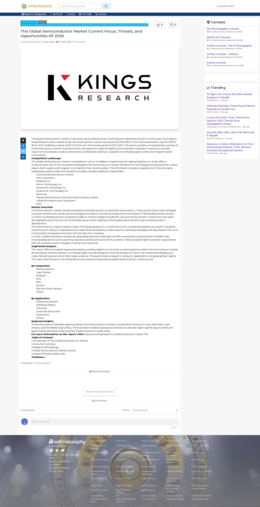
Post (173, 427)
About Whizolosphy (59, 461)
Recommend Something (99, 391)
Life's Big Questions (173, 471)
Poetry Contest (216, 62)
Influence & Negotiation (125, 471)
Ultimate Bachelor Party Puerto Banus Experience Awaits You (231, 107)
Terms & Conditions (59, 468)
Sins (117, 496)
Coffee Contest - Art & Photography (229, 45)
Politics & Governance (99, 490)
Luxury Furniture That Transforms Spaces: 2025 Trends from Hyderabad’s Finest (228, 120)
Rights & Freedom (148, 490)
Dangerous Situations (99, 452)
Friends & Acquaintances (100, 467)
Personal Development (200, 485)
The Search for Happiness (201, 496)
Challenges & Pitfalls (124, 445)
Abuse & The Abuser (98, 441)
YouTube (87, 14)
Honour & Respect (148, 467)
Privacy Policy (56, 471)
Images (102, 14)
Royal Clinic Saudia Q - (216, 138)
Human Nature (172, 467)
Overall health (96, 485)
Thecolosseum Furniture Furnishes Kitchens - (224, 127)
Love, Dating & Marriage (200, 471)
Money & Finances (29, 22)
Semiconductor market (56, 139)
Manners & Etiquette (99, 478)
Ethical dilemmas (122, 460)
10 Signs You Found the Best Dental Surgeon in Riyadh (229, 96)
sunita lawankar (29, 41)
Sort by (126, 410)
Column (42, 22)
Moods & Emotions (148, 478)
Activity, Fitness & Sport (150, 441)
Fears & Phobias (197, 460)
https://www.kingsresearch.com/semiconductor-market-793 (115, 334)
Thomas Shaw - (213, 153)
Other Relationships (199, 478)
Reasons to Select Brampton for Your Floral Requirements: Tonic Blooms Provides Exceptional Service (230, 147)
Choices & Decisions (148, 445)
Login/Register (225, 6)
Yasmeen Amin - (213, 100)
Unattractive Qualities (174, 499)
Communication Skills (175, 445)
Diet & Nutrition (197, 452)
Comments (78, 41)
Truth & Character (148, 499)
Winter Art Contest (219, 37)
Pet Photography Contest (223, 28)
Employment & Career (99, 460)
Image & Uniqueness (199, 467)
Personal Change (173, 485)
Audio (72, 14)
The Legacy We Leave (174, 496)
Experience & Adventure (150, 460)
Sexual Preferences (198, 489)
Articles (57, 14)
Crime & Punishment (199, 445)
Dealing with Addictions (125, 452)
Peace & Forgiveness (149, 485)
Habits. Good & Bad (123, 467)
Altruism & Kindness (199, 441)
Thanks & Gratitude (148, 496)
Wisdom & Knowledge (200, 499)
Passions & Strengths (124, 485)
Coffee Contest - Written (222, 54)
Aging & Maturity (173, 441)
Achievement (121, 441)
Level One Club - (213, 112)
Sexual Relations (97, 496)
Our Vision (54, 464)
